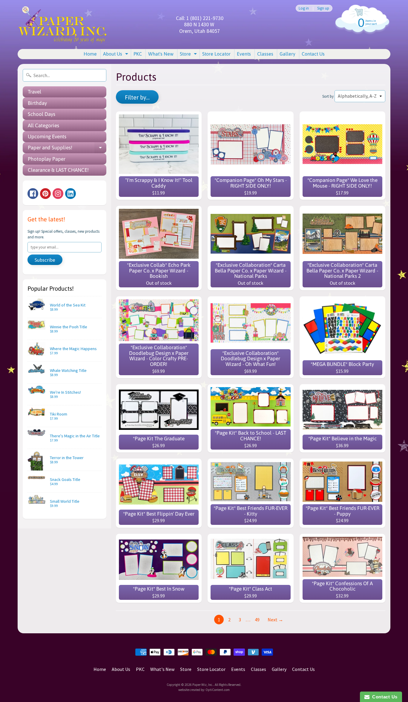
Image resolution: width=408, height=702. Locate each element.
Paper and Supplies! (67, 149)
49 (257, 620)
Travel (34, 92)
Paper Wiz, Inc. (202, 685)
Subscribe (45, 260)
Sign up (323, 8)
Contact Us (313, 53)
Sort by (328, 96)
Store (189, 55)
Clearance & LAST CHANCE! (58, 170)
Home (90, 53)
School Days (41, 114)
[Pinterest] (45, 193)
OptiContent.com (217, 690)
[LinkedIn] (70, 193)
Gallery (287, 53)
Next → (275, 620)
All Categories (43, 125)
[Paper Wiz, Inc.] (62, 24)
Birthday (37, 103)
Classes (265, 53)
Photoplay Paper (46, 159)
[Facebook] (32, 193)
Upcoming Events (47, 137)
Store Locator (216, 53)
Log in (304, 8)
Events (244, 53)
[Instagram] (58, 193)
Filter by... (137, 97)
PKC (138, 53)
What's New (161, 53)
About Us (116, 55)
